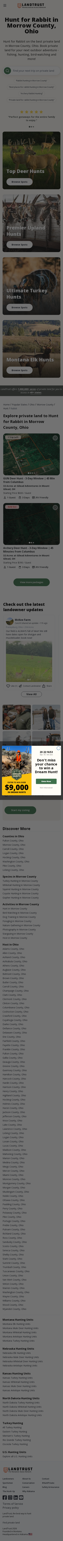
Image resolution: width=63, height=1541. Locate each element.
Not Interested (46, 787)
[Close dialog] (58, 748)
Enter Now (46, 781)
